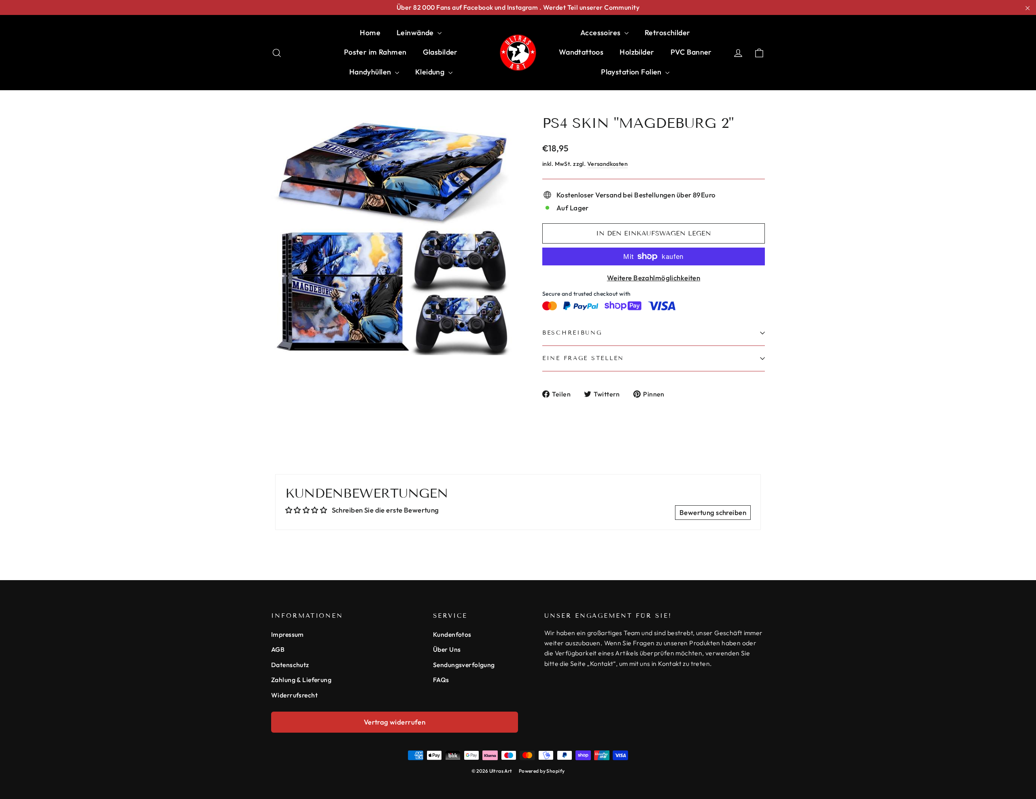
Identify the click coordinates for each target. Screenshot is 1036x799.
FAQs (441, 680)
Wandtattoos (581, 52)
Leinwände (416, 32)
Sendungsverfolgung (464, 665)
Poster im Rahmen (375, 52)
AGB (277, 649)
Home (370, 32)
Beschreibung (572, 332)
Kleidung (430, 71)
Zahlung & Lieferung (301, 680)
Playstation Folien (632, 71)
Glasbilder (440, 52)
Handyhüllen (371, 71)
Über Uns (447, 649)
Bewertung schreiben (712, 512)
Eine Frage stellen (583, 358)
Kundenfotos (452, 634)
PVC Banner (691, 52)
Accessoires (601, 32)
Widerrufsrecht (294, 695)
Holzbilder (637, 52)
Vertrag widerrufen (395, 722)
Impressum (287, 634)
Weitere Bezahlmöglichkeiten (653, 277)
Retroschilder (667, 32)
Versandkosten (607, 163)
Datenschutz (290, 665)
